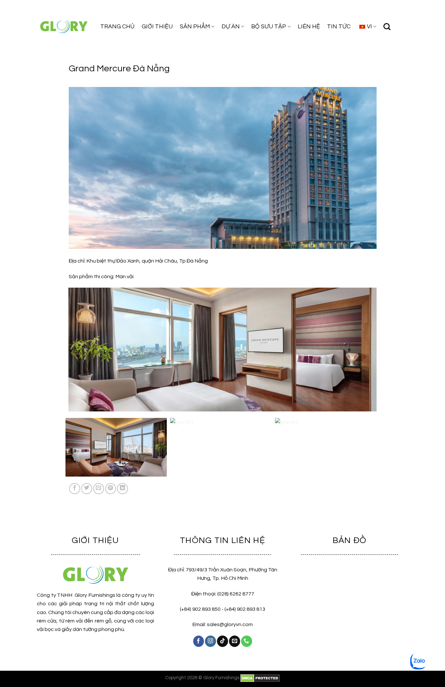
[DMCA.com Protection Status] (260, 677)
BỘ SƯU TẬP (268, 26)
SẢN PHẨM (195, 26)
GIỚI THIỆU (157, 26)
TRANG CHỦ (117, 26)
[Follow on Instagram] (210, 641)
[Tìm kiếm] (387, 26)
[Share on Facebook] (74, 488)
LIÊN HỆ (309, 26)
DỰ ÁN (231, 26)
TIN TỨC (339, 26)
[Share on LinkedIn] (122, 488)
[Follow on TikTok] (222, 641)
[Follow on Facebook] (198, 641)
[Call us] (246, 641)
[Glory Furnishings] (63, 26)
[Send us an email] (234, 641)
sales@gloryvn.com (230, 624)
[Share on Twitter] (86, 488)
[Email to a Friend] (98, 488)
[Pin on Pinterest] (110, 488)
